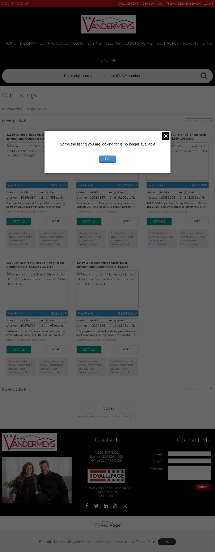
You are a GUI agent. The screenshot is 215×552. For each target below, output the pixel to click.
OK (167, 541)
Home (10, 43)
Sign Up (23, 3)
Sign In (7, 3)
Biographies (31, 43)
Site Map (108, 60)
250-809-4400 (16, 240)
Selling (113, 43)
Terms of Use (145, 541)
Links (208, 43)
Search (204, 75)
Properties (58, 43)
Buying (94, 43)
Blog (78, 43)
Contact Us (168, 43)
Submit (203, 487)
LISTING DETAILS (19, 221)
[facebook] (87, 506)
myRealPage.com (107, 526)
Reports (190, 43)
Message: (157, 468)
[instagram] (125, 506)
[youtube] (116, 506)
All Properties (12, 109)
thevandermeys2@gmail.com (106, 464)
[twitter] (97, 506)
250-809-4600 (48, 240)
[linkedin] (106, 506)
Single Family (36, 109)
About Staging (138, 43)
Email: (157, 461)
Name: (159, 454)
